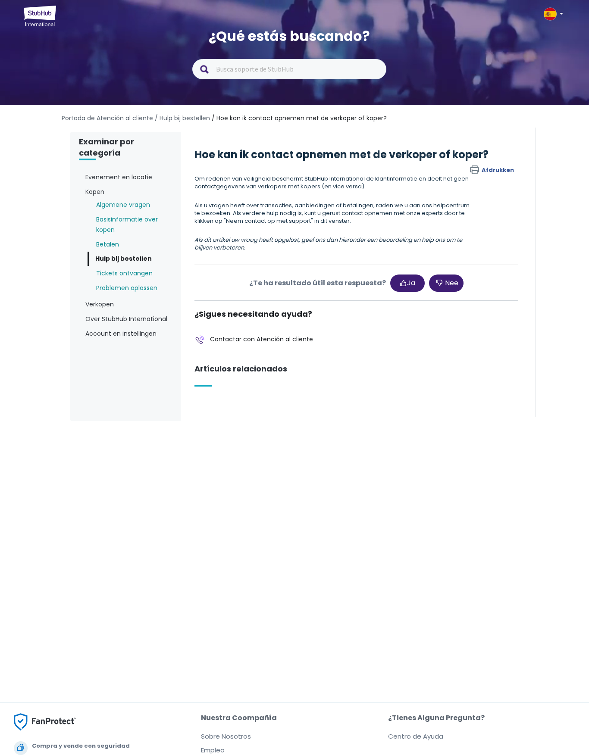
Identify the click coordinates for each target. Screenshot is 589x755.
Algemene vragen (123, 204)
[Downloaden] (278, 270)
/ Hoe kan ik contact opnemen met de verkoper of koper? (299, 118)
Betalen (107, 244)
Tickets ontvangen (124, 273)
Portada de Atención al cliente (108, 118)
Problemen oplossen (126, 288)
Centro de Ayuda (415, 736)
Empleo (213, 750)
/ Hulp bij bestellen (182, 118)
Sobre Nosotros (226, 736)
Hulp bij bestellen (123, 258)
